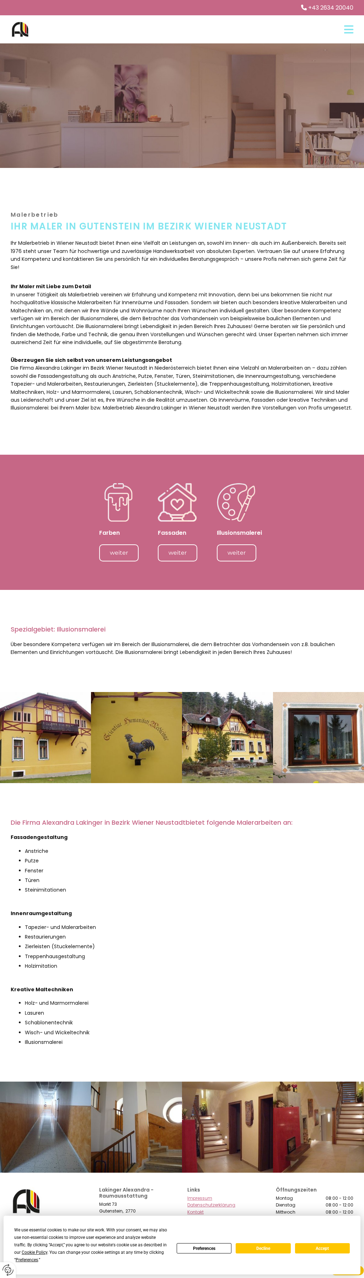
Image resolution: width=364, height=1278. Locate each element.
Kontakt (195, 1212)
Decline (263, 1248)
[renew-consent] (8, 1270)
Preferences (204, 1248)
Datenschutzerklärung (211, 1205)
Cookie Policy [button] (34, 1252)
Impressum (199, 1198)
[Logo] (20, 29)
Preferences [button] (27, 1259)
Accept (322, 1248)
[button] (196, 29)
